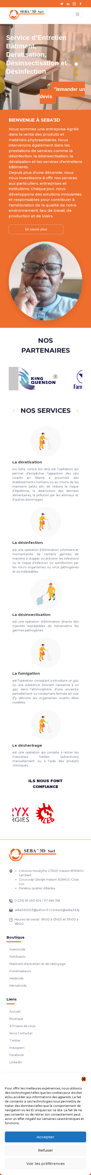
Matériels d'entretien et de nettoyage (37, 964)
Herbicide (16, 978)
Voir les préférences (45, 1163)
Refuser (45, 1150)
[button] (83, 1079)
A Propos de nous (22, 1026)
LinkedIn (15, 1062)
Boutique (16, 1019)
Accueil (14, 1011)
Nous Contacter (21, 1033)
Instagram (17, 1048)
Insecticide (17, 949)
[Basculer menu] (77, 14)
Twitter (15, 1040)
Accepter (45, 1137)
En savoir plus (36, 229)
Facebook (16, 1055)
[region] (45, 67)
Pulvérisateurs (20, 971)
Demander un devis (62, 93)
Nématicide (18, 985)
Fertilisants (17, 956)
